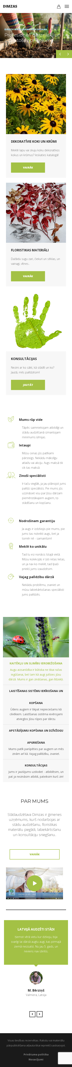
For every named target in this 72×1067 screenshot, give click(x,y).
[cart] (59, 7)
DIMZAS (10, 6)
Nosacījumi (36, 1059)
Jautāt (28, 385)
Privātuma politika (36, 1054)
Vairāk (28, 167)
